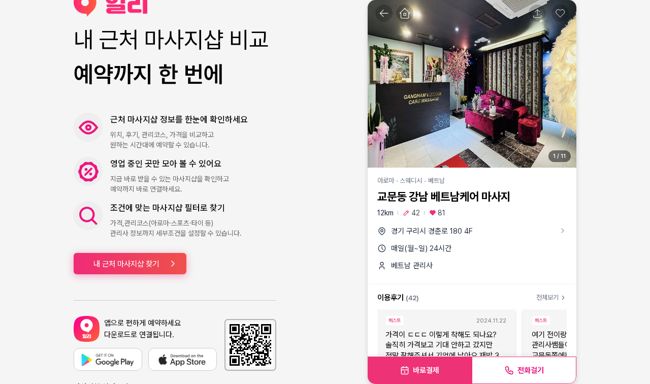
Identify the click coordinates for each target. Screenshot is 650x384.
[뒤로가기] (384, 13)
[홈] (404, 13)
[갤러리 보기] (472, 84)
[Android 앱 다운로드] (108, 359)
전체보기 (547, 297)
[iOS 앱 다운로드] (182, 359)
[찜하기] (560, 13)
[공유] (537, 13)
